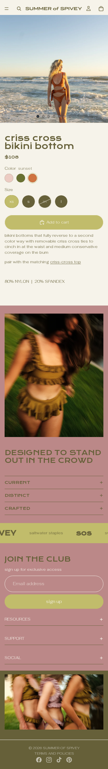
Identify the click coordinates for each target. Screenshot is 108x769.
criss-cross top (65, 261)
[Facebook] (38, 759)
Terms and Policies (54, 753)
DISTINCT (17, 495)
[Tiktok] (59, 759)
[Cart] (101, 8)
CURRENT (17, 482)
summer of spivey (61, 748)
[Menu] (6, 8)
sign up (54, 601)
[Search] (19, 8)
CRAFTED (17, 508)
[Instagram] (49, 759)
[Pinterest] (69, 759)
